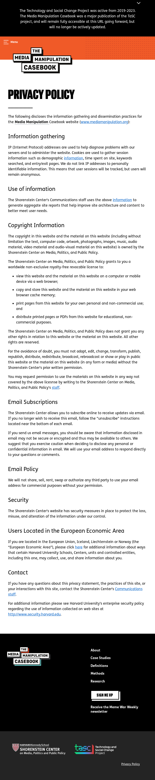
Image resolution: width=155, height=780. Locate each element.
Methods (97, 673)
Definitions (99, 666)
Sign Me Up (105, 695)
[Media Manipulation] (32, 122)
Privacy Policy (130, 764)
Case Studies (101, 658)
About (95, 650)
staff (55, 387)
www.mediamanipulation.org (104, 122)
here (79, 547)
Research (98, 681)
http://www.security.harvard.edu (34, 614)
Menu (14, 42)
